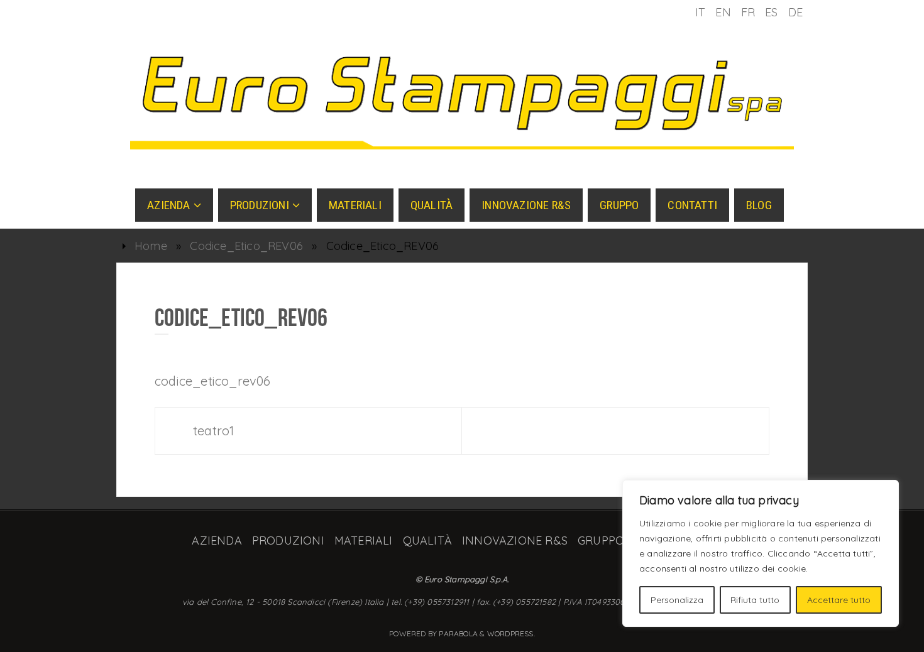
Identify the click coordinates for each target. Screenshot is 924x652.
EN (722, 12)
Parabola (458, 633)
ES (771, 12)
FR (748, 12)
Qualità (427, 540)
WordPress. (511, 633)
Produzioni (288, 540)
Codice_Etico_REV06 (246, 246)
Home (151, 246)
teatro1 (213, 430)
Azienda (216, 540)
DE (795, 12)
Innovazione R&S (515, 540)
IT (700, 12)
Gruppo (601, 540)
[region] (760, 553)
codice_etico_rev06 (213, 381)
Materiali (363, 540)
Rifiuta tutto (754, 600)
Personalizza (677, 600)
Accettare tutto (839, 600)
